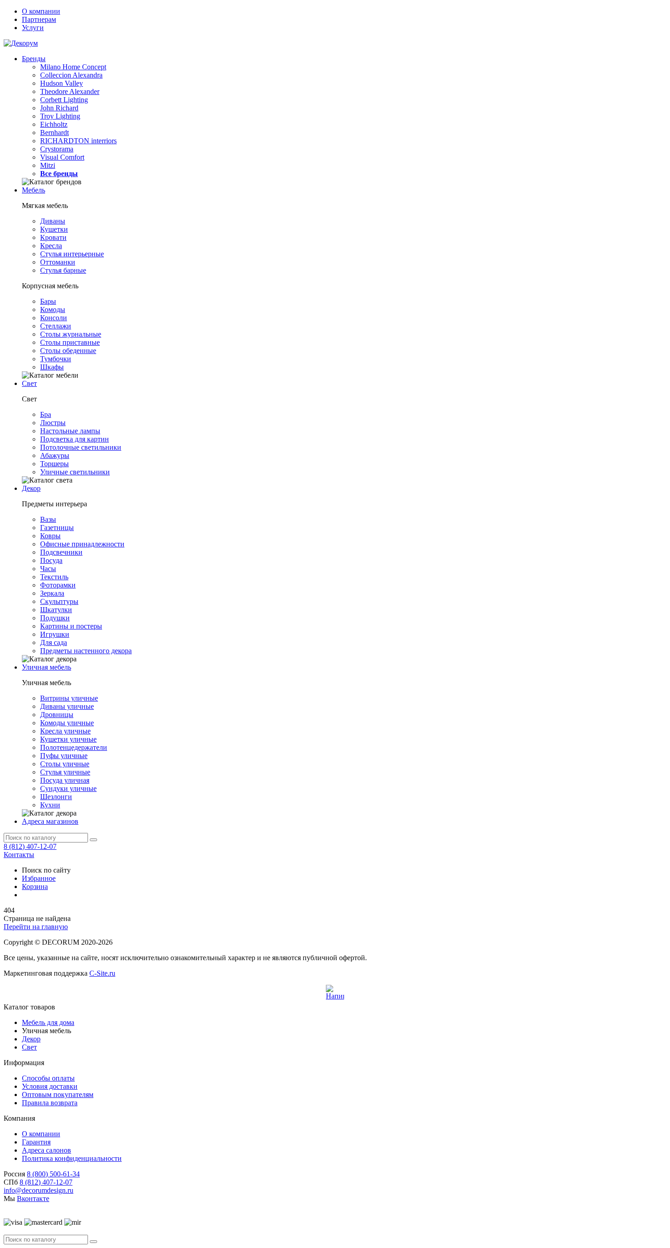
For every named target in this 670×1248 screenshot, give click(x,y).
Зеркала (52, 593)
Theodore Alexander (69, 91)
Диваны (52, 221)
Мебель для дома (48, 1022)
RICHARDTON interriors (78, 141)
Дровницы (56, 714)
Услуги (33, 27)
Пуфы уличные (64, 755)
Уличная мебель (46, 667)
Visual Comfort (62, 157)
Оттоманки (57, 262)
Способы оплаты (48, 1078)
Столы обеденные (68, 350)
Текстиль (54, 577)
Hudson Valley (61, 83)
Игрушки (54, 634)
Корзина (35, 886)
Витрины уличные (69, 698)
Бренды (34, 58)
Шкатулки (56, 610)
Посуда (51, 560)
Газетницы (57, 527)
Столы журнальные (70, 334)
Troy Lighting (60, 116)
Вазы (48, 519)
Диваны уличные (67, 706)
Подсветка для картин (74, 439)
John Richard (59, 108)
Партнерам (39, 19)
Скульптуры (59, 601)
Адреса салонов (46, 1150)
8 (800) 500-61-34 (53, 1174)
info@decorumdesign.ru (38, 1190)
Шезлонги (56, 797)
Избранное (39, 878)
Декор (31, 488)
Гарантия (36, 1142)
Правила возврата (49, 1103)
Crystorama (56, 149)
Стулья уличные (65, 772)
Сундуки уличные (68, 788)
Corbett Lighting (64, 100)
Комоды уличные (67, 723)
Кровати (53, 237)
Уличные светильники (75, 472)
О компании (41, 11)
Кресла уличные (65, 731)
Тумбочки (55, 359)
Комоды (52, 309)
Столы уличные (64, 764)
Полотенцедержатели (73, 747)
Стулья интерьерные (72, 254)
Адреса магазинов (50, 821)
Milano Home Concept (73, 67)
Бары (48, 301)
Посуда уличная (64, 780)
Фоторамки (58, 585)
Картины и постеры (71, 626)
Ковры (50, 536)
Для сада (53, 642)
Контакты (19, 854)
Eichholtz (53, 124)
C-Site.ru (102, 973)
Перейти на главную (36, 927)
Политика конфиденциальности (72, 1158)
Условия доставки (49, 1086)
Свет (29, 383)
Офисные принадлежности (82, 544)
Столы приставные (70, 342)
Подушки (55, 618)
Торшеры (54, 464)
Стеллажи (55, 326)
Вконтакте (33, 1198)
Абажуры (54, 455)
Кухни (50, 805)
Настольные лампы (70, 431)
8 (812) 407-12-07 (30, 846)
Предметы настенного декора (86, 651)
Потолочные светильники (80, 447)
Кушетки (54, 229)
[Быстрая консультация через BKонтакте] (335, 994)
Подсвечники (61, 552)
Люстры (53, 422)
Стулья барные (63, 270)
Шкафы (52, 367)
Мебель (33, 190)
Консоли (53, 318)
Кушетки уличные (68, 739)
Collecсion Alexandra (71, 75)
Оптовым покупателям (57, 1094)
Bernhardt (54, 132)
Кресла (51, 246)
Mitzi (47, 165)
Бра (45, 414)
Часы (48, 568)
